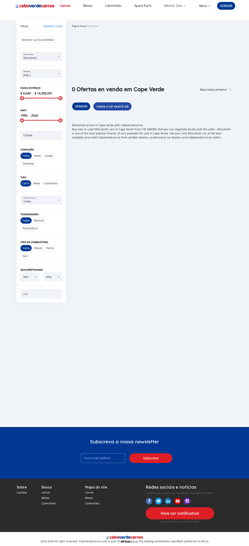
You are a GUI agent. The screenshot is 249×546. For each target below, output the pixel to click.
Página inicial (79, 25)
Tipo (23, 177)
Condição (27, 149)
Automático (30, 228)
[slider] (22, 98)
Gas (25, 256)
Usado (49, 156)
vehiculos (93, 25)
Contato (22, 492)
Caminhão (50, 183)
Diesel (38, 248)
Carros (65, 6)
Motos (87, 6)
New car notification (180, 513)
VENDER (226, 6)
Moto (36, 183)
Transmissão (29, 214)
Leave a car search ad (112, 106)
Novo (37, 156)
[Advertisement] (41, 364)
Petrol (50, 248)
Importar (28, 163)
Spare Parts (143, 6)
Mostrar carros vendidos (38, 40)
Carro (25, 183)
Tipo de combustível (34, 242)
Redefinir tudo (53, 26)
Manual (39, 220)
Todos (26, 156)
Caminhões (113, 6)
